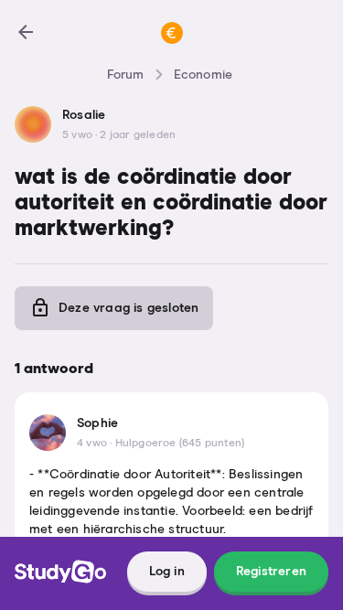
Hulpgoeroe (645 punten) (180, 443)
